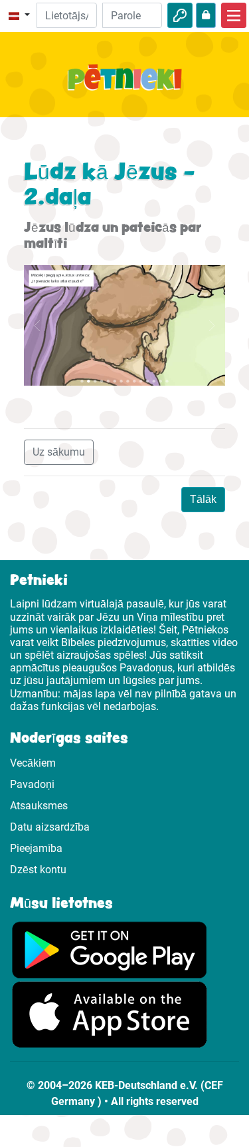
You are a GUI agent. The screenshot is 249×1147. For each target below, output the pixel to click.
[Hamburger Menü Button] (233, 15)
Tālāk (203, 499)
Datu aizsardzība (50, 827)
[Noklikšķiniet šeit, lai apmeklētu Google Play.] (109, 949)
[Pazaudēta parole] (206, 15)
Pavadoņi (32, 784)
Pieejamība (36, 848)
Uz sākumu (59, 452)
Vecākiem (33, 763)
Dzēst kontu (38, 869)
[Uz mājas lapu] (124, 85)
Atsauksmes (39, 805)
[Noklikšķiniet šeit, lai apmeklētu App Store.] (109, 1014)
